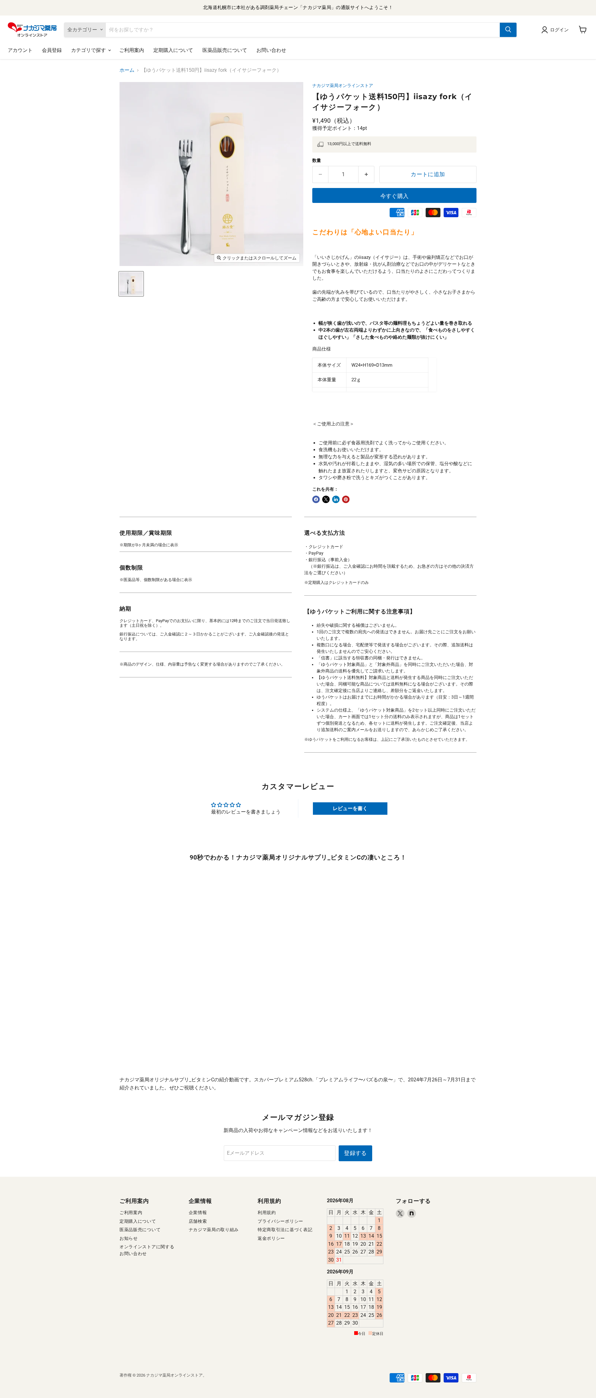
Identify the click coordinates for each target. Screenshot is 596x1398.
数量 (316, 160)
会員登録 (52, 50)
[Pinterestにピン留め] (346, 499)
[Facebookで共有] (316, 499)
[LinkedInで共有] (336, 499)
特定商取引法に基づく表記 (285, 1229)
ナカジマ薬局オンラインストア (342, 85)
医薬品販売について (224, 50)
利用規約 (267, 1212)
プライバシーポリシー (280, 1221)
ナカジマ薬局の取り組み (214, 1229)
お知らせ (129, 1238)
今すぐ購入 (394, 196)
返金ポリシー (271, 1238)
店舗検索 (198, 1221)
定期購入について (173, 50)
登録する (355, 1153)
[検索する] (508, 29)
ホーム (127, 70)
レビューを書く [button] (350, 808)
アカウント (20, 50)
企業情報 (198, 1212)
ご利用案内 (131, 50)
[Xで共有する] (326, 499)
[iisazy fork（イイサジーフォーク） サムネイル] (131, 284)
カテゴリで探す (89, 50)
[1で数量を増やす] (366, 174)
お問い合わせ (271, 50)
